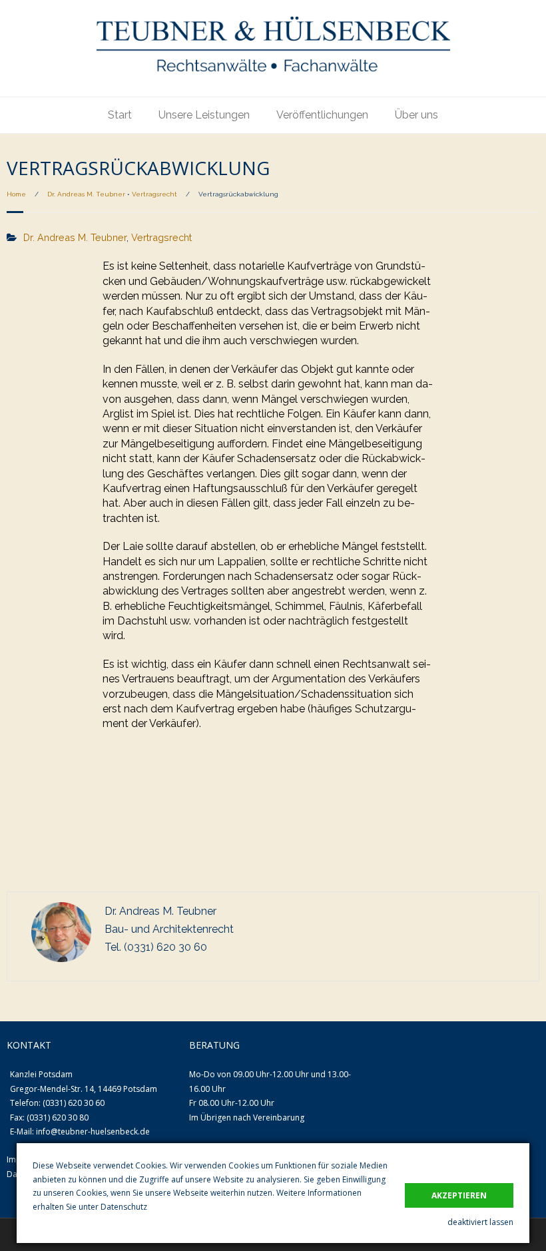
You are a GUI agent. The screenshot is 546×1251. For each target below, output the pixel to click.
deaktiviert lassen (480, 1222)
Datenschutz (124, 1206)
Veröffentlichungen (322, 115)
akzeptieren (459, 1195)
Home (16, 194)
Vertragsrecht (154, 194)
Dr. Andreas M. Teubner (86, 194)
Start (120, 115)
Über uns (416, 115)
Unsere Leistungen (204, 115)
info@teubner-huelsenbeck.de (93, 1131)
